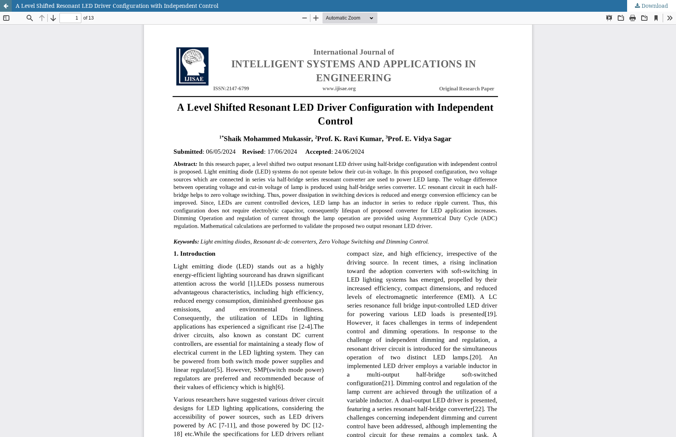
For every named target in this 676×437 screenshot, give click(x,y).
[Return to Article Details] (6, 6)
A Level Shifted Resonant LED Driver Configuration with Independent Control (117, 5)
